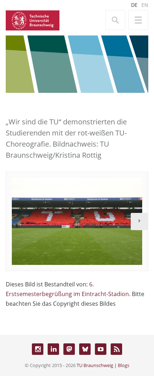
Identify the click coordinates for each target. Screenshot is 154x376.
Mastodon (69, 349)
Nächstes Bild (139, 221)
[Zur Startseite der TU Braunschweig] (32, 20)
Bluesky (85, 349)
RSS (116, 349)
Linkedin (53, 349)
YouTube (100, 349)
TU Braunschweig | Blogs (103, 365)
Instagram (37, 349)
